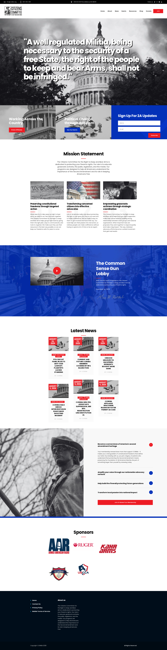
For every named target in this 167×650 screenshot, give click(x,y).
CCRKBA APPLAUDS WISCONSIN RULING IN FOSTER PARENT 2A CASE (108, 405)
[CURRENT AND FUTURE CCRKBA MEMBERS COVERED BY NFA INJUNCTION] (83, 344)
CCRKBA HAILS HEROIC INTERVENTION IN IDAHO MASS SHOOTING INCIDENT (58, 410)
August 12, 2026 (102, 341)
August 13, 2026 (77, 341)
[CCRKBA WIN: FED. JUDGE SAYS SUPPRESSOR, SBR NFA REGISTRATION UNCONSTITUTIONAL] (83, 387)
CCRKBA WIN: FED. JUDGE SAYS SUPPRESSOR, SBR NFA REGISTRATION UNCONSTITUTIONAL (83, 408)
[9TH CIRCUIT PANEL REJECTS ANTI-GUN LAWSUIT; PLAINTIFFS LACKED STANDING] (59, 344)
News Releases (58, 355)
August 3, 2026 (53, 387)
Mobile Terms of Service (41, 611)
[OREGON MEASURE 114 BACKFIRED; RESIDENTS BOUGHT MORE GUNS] (108, 344)
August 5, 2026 (77, 383)
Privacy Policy (37, 608)
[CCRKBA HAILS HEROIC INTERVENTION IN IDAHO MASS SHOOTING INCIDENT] (59, 391)
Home (34, 600)
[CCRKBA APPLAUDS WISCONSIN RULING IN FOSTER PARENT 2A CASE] (108, 387)
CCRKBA (60, 375)
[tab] (125, 445)
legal (58, 356)
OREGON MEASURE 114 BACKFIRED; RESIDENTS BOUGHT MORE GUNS (108, 363)
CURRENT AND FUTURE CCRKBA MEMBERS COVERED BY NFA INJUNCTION (83, 363)
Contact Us (36, 604)
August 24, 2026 (53, 341)
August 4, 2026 (102, 383)
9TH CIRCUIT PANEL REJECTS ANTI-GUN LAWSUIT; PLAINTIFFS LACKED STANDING (58, 365)
